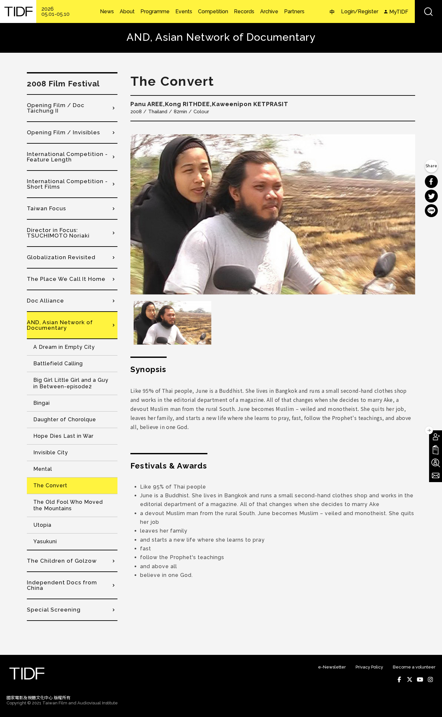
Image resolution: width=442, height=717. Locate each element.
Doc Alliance (45, 300)
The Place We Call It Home (66, 279)
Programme (155, 11)
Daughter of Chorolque (64, 419)
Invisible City (50, 452)
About (127, 11)
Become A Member (435, 436)
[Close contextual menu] (429, 430)
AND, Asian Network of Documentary (60, 325)
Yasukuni (45, 541)
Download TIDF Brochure (435, 449)
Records (244, 11)
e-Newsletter (332, 667)
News (107, 11)
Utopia (42, 525)
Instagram (430, 679)
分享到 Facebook (431, 181)
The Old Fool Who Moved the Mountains (68, 505)
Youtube (420, 679)
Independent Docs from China (62, 585)
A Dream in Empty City (64, 347)
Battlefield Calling (58, 363)
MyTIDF (398, 12)
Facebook (399, 679)
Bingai (41, 403)
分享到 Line (431, 210)
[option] (272, 214)
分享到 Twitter (431, 196)
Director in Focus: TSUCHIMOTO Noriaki (58, 233)
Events (183, 11)
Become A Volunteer (435, 462)
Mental (42, 469)
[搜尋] (428, 11)
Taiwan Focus (46, 208)
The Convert (50, 485)
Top (429, 703)
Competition (213, 11)
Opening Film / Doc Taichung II (55, 108)
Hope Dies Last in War (63, 436)
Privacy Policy (369, 667)
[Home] (18, 11)
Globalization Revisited (61, 257)
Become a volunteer (414, 667)
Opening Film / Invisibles (63, 132)
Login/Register (359, 11)
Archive (269, 11)
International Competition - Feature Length (67, 157)
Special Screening (54, 609)
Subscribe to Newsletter (435, 475)
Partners (294, 11)
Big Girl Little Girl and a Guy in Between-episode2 (70, 383)
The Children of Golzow (62, 560)
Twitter (409, 679)
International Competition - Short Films (67, 184)
